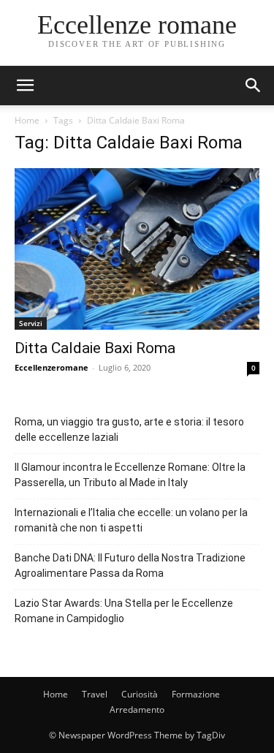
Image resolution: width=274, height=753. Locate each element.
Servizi (30, 323)
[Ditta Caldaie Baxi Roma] (137, 249)
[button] (253, 85)
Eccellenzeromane (51, 367)
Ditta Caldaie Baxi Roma (95, 348)
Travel (94, 694)
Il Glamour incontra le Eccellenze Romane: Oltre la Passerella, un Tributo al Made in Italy (130, 474)
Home (27, 120)
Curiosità (139, 694)
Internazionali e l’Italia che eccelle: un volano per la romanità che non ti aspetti (131, 520)
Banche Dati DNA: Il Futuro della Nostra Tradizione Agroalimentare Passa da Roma (130, 565)
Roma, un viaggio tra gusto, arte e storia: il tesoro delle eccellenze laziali (129, 429)
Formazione (196, 694)
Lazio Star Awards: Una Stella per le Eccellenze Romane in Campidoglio (124, 610)
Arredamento (137, 709)
